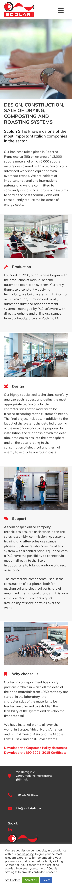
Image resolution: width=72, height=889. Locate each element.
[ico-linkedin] (10, 829)
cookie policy (25, 854)
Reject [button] (46, 879)
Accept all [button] (31, 879)
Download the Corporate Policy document (35, 748)
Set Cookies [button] (12, 880)
